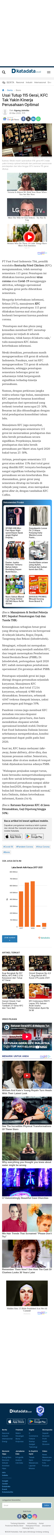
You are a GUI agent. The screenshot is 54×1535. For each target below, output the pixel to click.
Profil (44, 1439)
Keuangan (20, 1436)
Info (4, 1472)
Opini (31, 1460)
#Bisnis (6, 852)
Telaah (31, 1457)
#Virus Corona (42, 847)
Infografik (19, 1457)
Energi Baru (6, 1457)
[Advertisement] (27, 1371)
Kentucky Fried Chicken (29, 265)
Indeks (5, 1475)
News (44, 1455)
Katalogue (46, 1460)
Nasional (20, 82)
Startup (32, 1441)
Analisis (19, 1460)
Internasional (40, 82)
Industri (29, 82)
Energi (51, 82)
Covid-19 (23, 281)
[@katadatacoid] (34, 1516)
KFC (37, 303)
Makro (18, 1433)
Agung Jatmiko (21, 110)
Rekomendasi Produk (13, 502)
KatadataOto (7, 1492)
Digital (31, 1430)
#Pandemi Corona (24, 847)
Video (44, 1451)
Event (4, 1489)
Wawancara (33, 1463)
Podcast (45, 1466)
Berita (10, 90)
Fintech (32, 1439)
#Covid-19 (8, 847)
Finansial (19, 1430)
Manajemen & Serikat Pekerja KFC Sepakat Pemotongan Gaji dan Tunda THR (25, 616)
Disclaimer (46, 1526)
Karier (41, 1523)
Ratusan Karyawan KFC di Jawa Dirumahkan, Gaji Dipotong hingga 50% (26, 809)
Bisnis (18, 90)
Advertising (32, 1523)
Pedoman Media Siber (14, 1526)
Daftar (46, 1505)
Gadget (32, 1444)
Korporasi (20, 1441)
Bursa (18, 1439)
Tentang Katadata (17, 1523)
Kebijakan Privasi (33, 1526)
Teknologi (33, 1447)
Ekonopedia (47, 1430)
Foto (44, 1463)
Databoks (6, 1486)
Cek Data (19, 1463)
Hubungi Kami (28, 1528)
